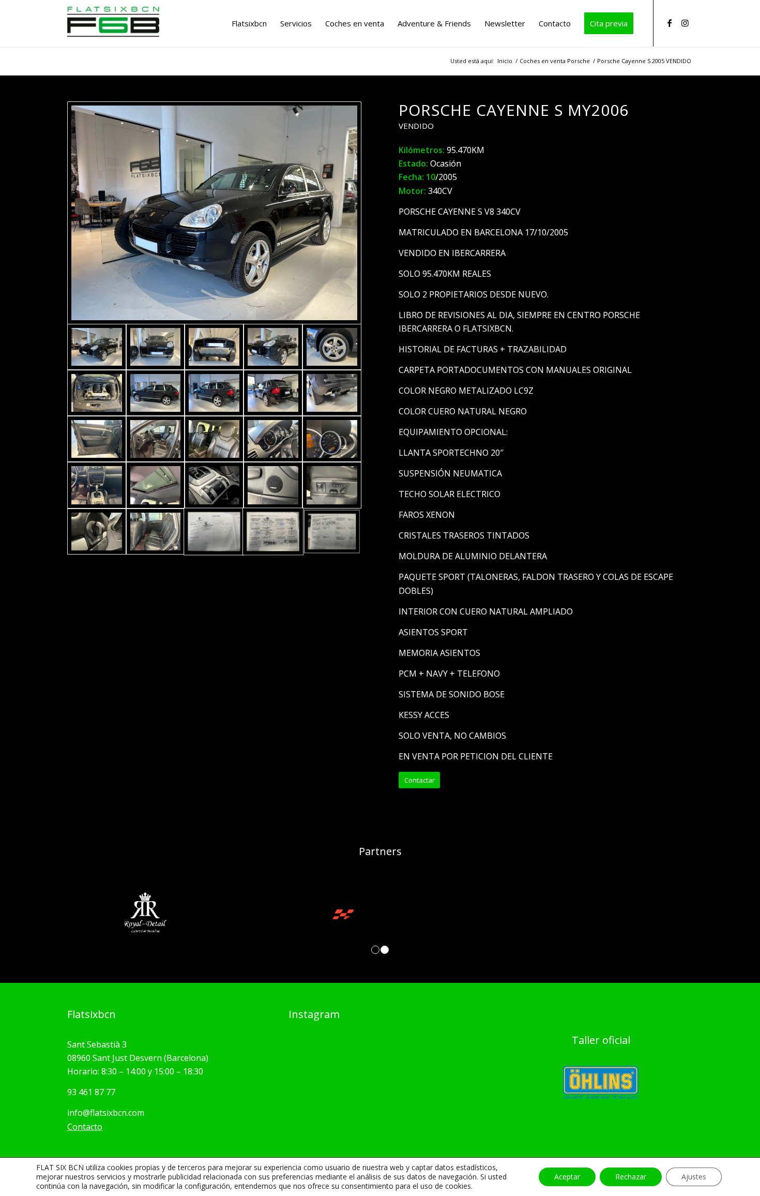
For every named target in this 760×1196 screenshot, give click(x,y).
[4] (273, 347)
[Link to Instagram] (685, 23)
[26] (331, 532)
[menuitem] (249, 23)
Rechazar (630, 1177)
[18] (214, 485)
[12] (155, 439)
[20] (331, 485)
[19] (273, 485)
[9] (273, 393)
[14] (273, 439)
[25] (273, 532)
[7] (155, 393)
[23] (155, 532)
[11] (96, 439)
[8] (214, 393)
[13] (214, 439)
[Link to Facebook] (669, 23)
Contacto (84, 1126)
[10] (331, 393)
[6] (96, 393)
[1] (214, 212)
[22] (96, 532)
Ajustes (693, 1177)
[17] (155, 485)
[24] (214, 532)
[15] (331, 439)
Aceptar (567, 1177)
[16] (96, 485)
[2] (155, 347)
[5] (331, 347)
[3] (214, 347)
